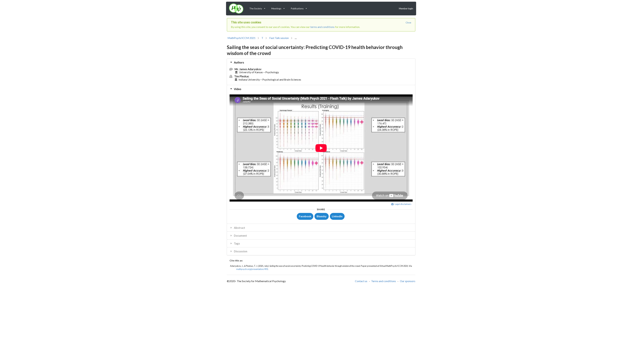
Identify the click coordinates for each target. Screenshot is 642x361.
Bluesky (322, 216)
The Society (258, 8)
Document (240, 235)
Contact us (361, 281)
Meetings (279, 8)
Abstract (239, 227)
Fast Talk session (279, 37)
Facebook (305, 216)
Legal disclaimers (402, 204)
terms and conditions (322, 26)
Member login (406, 8)
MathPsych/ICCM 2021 (241, 37)
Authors (238, 62)
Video (237, 89)
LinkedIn (337, 216)
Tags (236, 243)
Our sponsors (407, 281)
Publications (300, 8)
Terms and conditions (383, 281)
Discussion (240, 251)
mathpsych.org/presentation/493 (252, 269)
